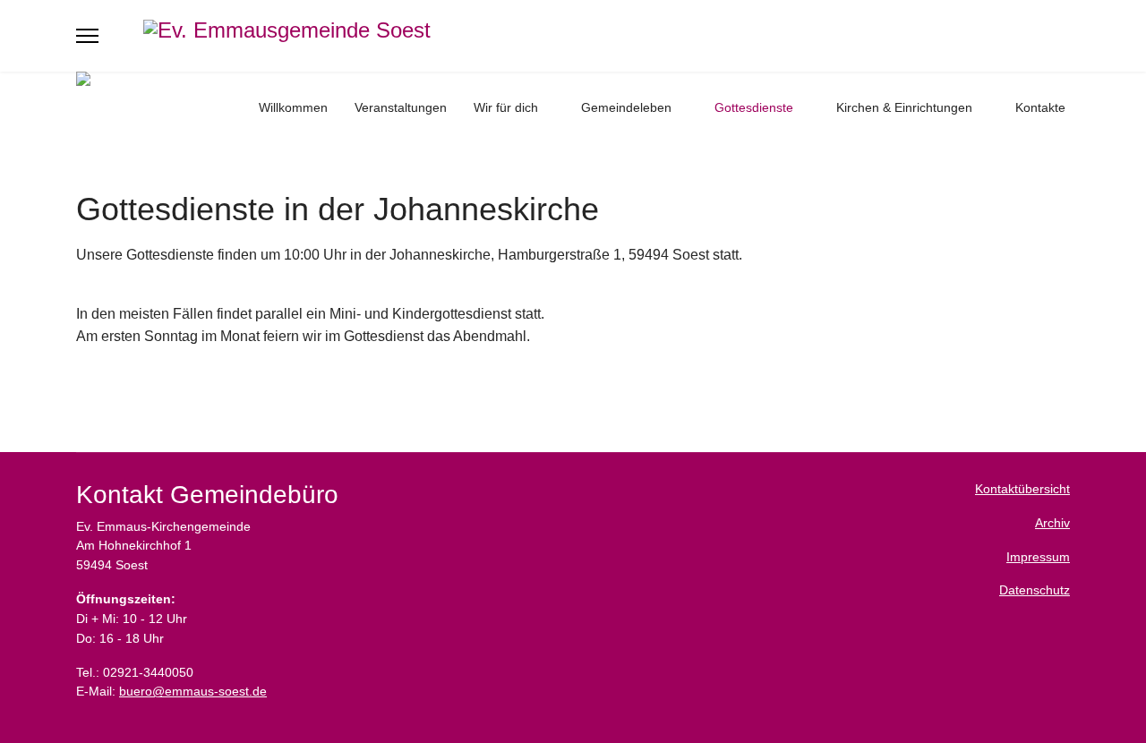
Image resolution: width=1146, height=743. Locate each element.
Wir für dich (506, 107)
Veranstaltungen (401, 107)
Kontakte (1040, 107)
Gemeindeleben (626, 107)
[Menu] (87, 36)
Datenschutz (1034, 590)
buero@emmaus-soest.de (193, 691)
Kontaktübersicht (1022, 489)
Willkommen (293, 107)
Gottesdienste (753, 107)
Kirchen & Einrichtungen (904, 107)
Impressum (1038, 557)
